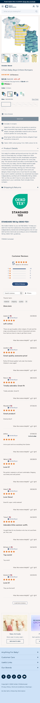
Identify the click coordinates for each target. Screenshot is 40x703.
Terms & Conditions (18, 687)
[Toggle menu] (2, 6)
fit (26, 301)
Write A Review (20, 284)
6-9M (26, 104)
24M (4, 109)
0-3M (14, 104)
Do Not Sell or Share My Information (13, 691)
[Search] (36, 11)
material (6, 301)
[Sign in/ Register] (34, 6)
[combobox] (20, 11)
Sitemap (28, 687)
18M (35, 104)
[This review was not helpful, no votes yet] (34, 340)
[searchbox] (11, 293)
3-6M (20, 104)
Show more (7, 306)
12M (31, 104)
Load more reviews (20, 603)
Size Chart (35, 99)
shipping (14, 301)
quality (21, 301)
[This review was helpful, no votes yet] (31, 340)
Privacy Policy (6, 687)
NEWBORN (6, 104)
